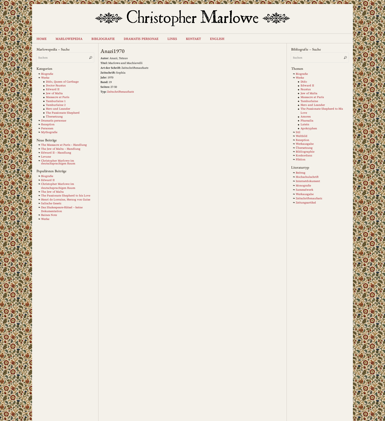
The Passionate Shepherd (63, 113)
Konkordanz (304, 155)
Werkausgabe (305, 144)
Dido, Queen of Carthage (62, 82)
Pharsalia (307, 120)
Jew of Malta (54, 93)
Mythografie (49, 132)
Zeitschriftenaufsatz (120, 92)
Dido (304, 82)
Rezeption (48, 124)
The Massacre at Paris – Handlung (64, 145)
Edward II (52, 89)
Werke (45, 78)
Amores (306, 116)
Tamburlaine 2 (56, 105)
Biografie (47, 74)
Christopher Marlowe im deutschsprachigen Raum (58, 162)
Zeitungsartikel (306, 202)
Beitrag (300, 173)
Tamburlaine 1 (56, 101)
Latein (305, 124)
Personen (47, 128)
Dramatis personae (53, 120)
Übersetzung (54, 116)
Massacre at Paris (57, 97)
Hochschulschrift (307, 177)
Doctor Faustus (56, 85)
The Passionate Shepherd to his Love (65, 195)
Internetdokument (308, 181)
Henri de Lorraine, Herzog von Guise (65, 199)
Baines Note (49, 215)
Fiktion (300, 159)
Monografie (303, 185)
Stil (298, 132)
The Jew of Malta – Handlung (60, 149)
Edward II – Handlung (56, 153)
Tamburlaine (309, 101)
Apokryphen (309, 128)
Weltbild (301, 136)
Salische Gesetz (51, 203)
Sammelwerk (304, 190)
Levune (46, 157)
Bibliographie (305, 152)
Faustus (306, 89)
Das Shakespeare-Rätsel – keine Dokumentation (62, 209)
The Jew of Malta (52, 192)
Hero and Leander (58, 109)
